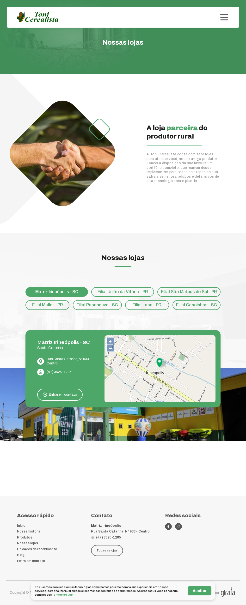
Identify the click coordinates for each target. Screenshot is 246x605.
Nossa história (29, 531)
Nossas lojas (27, 543)
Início (21, 525)
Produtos (24, 537)
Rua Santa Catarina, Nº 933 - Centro (69, 361)
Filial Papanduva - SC (97, 305)
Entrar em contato (63, 394)
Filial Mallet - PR (47, 305)
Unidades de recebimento (37, 549)
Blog (21, 555)
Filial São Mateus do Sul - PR (189, 292)
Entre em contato (31, 561)
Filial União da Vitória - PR (123, 292)
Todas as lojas (107, 550)
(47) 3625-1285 (59, 372)
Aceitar (200, 591)
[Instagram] (178, 526)
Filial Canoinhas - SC (196, 305)
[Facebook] (168, 526)
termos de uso (62, 594)
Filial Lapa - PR (147, 305)
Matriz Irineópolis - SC (56, 292)
